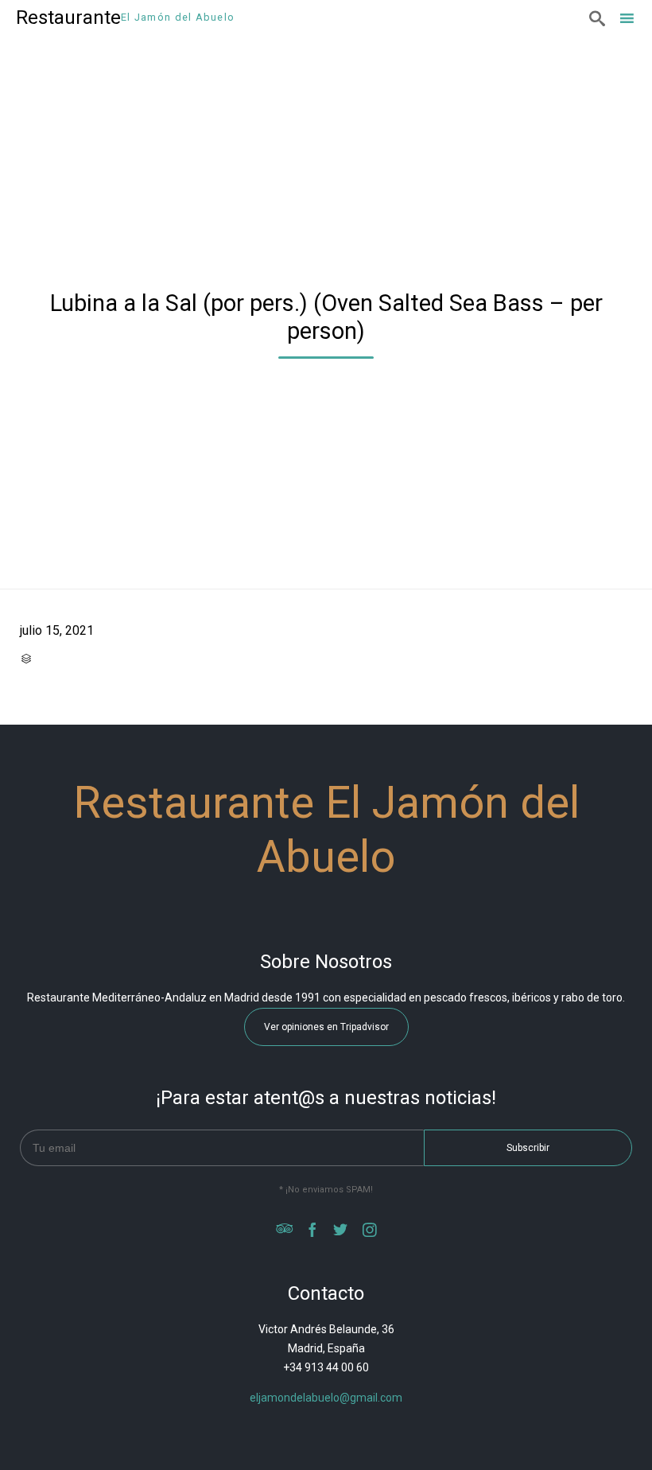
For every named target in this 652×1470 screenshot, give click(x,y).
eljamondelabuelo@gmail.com (326, 1397)
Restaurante (68, 17)
